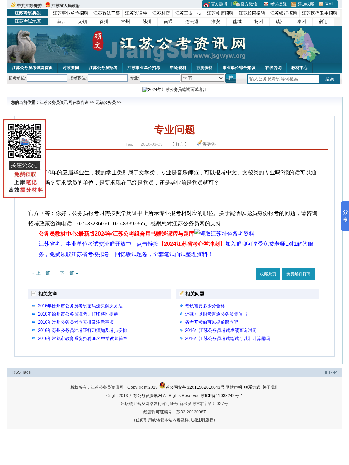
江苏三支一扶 (188, 13)
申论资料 (178, 67)
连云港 (192, 21)
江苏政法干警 (106, 13)
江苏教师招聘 (220, 13)
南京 (61, 21)
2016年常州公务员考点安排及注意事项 (76, 322)
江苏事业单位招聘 (70, 13)
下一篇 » (69, 273)
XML (329, 4)
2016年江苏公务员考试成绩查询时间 (221, 330)
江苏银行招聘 (283, 13)
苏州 (146, 21)
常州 (125, 21)
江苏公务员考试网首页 (32, 67)
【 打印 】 (179, 144)
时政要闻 (71, 67)
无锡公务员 (105, 102)
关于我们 (270, 387)
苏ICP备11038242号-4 (222, 395)
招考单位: (17, 78)
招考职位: (78, 78)
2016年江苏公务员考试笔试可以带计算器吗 (227, 338)
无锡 (82, 21)
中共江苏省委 (29, 5)
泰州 (301, 21)
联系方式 (252, 387)
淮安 (215, 21)
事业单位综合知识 (239, 67)
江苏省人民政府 (65, 5)
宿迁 (323, 21)
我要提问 (210, 144)
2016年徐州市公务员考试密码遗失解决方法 (80, 305)
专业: (134, 78)
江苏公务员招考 (103, 67)
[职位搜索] (231, 78)
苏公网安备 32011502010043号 (195, 387)
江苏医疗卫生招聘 (319, 13)
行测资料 (204, 67)
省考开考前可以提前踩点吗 (211, 322)
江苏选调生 (136, 13)
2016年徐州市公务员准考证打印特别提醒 (78, 314)
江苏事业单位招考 (143, 67)
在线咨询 (273, 67)
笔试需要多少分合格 (205, 305)
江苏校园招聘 (252, 13)
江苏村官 (161, 13)
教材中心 (299, 67)
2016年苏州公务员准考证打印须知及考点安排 (82, 330)
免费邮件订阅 (298, 274)
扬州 (258, 21)
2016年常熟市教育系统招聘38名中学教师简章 (82, 338)
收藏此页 (268, 274)
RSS (16, 372)
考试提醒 (278, 4)
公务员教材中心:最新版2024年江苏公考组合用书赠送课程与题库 (116, 234)
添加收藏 (306, 4)
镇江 (280, 21)
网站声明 (234, 387)
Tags (26, 372)
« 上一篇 (41, 273)
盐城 (237, 21)
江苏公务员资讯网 (56, 102)
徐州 (104, 21)
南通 (168, 21)
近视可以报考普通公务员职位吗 (216, 314)
